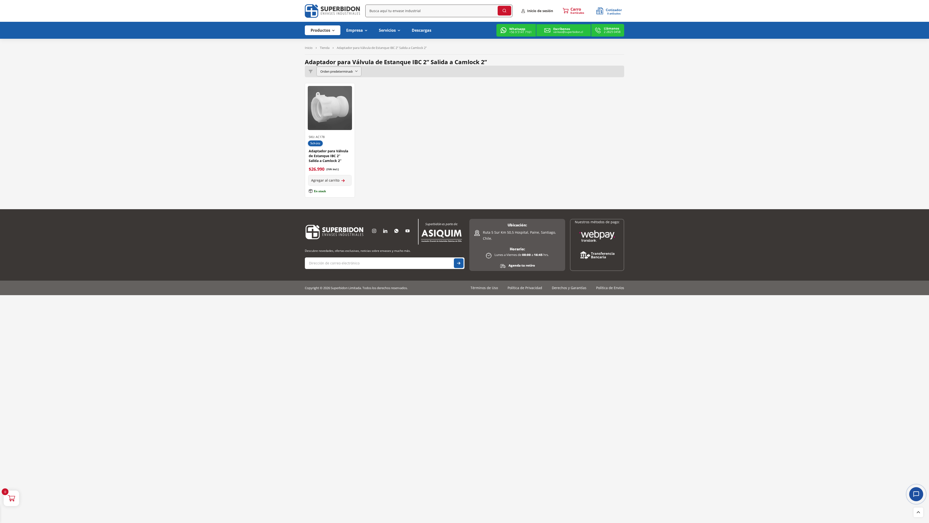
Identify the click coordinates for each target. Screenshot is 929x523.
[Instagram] (374, 231)
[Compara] (347, 100)
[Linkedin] (385, 231)
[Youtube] (407, 231)
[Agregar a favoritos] (347, 91)
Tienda (325, 48)
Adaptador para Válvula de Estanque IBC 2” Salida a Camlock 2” (328, 156)
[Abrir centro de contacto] (916, 494)
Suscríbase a (459, 263)
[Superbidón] (334, 231)
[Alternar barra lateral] (311, 71)
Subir (918, 512)
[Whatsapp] (396, 231)
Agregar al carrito (325, 180)
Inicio (309, 48)
